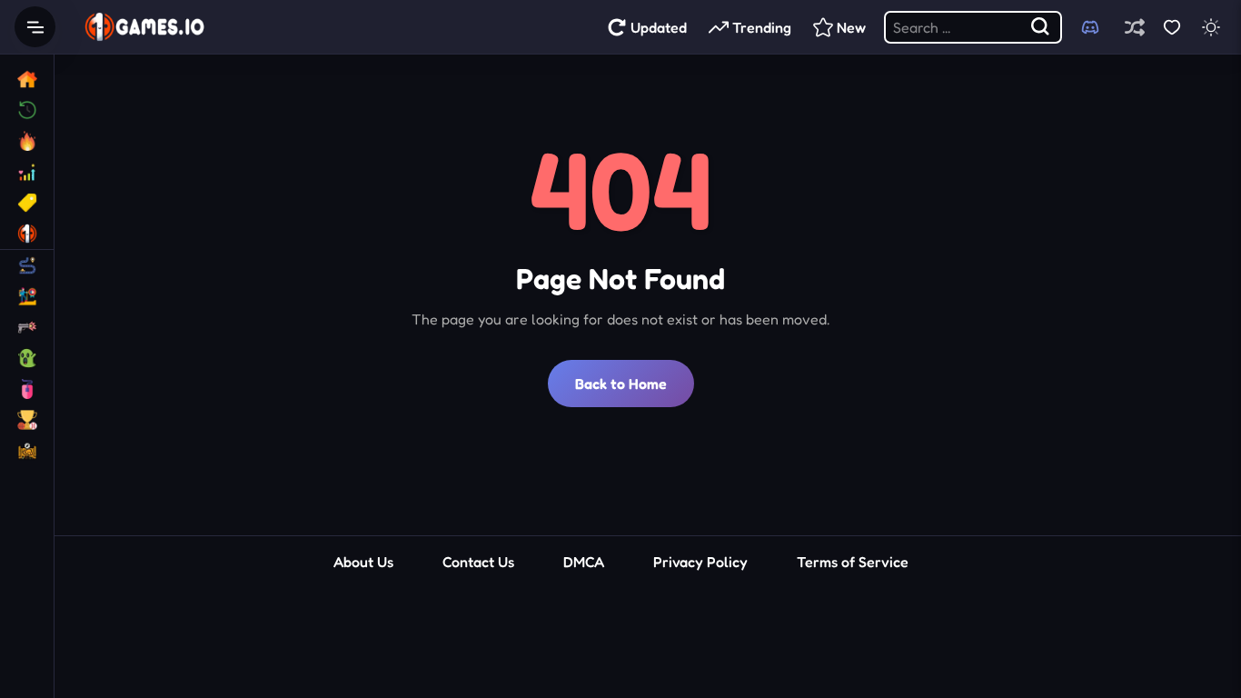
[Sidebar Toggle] (35, 26)
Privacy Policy (700, 562)
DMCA (583, 562)
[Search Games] (1041, 27)
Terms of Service (852, 562)
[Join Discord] (1090, 27)
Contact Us (478, 562)
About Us (363, 562)
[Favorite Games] (1171, 27)
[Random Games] (1134, 27)
